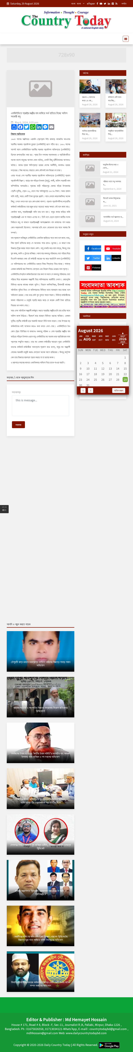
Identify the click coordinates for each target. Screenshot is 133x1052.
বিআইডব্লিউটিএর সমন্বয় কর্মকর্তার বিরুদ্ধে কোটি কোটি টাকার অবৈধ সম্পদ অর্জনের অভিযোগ (40, 983)
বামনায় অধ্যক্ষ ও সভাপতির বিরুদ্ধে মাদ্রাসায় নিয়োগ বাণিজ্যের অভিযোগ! (41, 709)
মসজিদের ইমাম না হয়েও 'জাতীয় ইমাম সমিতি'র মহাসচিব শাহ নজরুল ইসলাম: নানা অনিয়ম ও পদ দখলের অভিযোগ (40, 755)
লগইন (124, 3)
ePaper (91, 3)
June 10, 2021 (110, 205)
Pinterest (96, 267)
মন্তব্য (18, 424)
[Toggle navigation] (125, 39)
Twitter (96, 258)
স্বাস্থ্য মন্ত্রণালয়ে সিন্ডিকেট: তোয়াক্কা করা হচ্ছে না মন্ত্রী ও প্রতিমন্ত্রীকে (40, 892)
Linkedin (116, 258)
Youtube (116, 248)
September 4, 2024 (112, 188)
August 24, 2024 (111, 220)
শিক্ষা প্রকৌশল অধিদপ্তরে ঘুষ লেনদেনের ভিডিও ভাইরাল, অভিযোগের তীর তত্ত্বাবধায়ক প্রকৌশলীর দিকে (40, 800)
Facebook (96, 248)
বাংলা (73, 3)
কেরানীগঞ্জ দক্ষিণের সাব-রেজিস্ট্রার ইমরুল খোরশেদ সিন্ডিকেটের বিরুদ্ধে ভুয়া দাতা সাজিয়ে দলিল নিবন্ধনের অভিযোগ (40, 938)
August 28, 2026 (89, 104)
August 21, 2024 (110, 171)
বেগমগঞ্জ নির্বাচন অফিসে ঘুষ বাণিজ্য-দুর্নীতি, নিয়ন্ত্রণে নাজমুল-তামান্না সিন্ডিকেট (40, 846)
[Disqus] (40, 488)
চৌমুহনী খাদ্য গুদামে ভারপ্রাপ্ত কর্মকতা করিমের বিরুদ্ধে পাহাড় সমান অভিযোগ (40, 663)
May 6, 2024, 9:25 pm (26, 122)
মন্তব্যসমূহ (16, 392)
